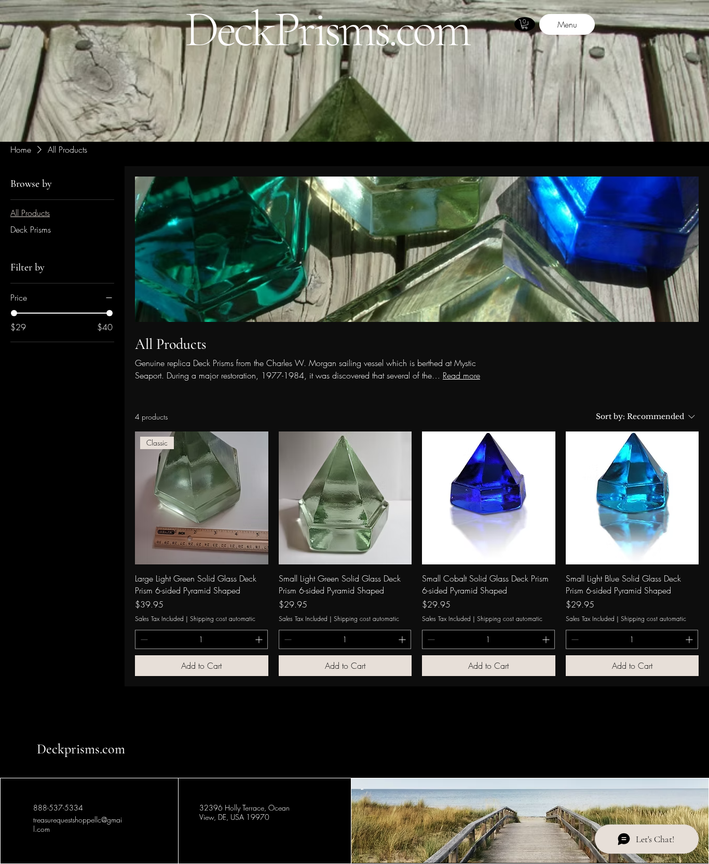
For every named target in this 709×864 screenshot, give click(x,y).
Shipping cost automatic (222, 619)
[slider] (14, 313)
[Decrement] (143, 639)
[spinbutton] (201, 639)
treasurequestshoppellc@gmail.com (77, 824)
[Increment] (259, 639)
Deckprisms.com (81, 749)
